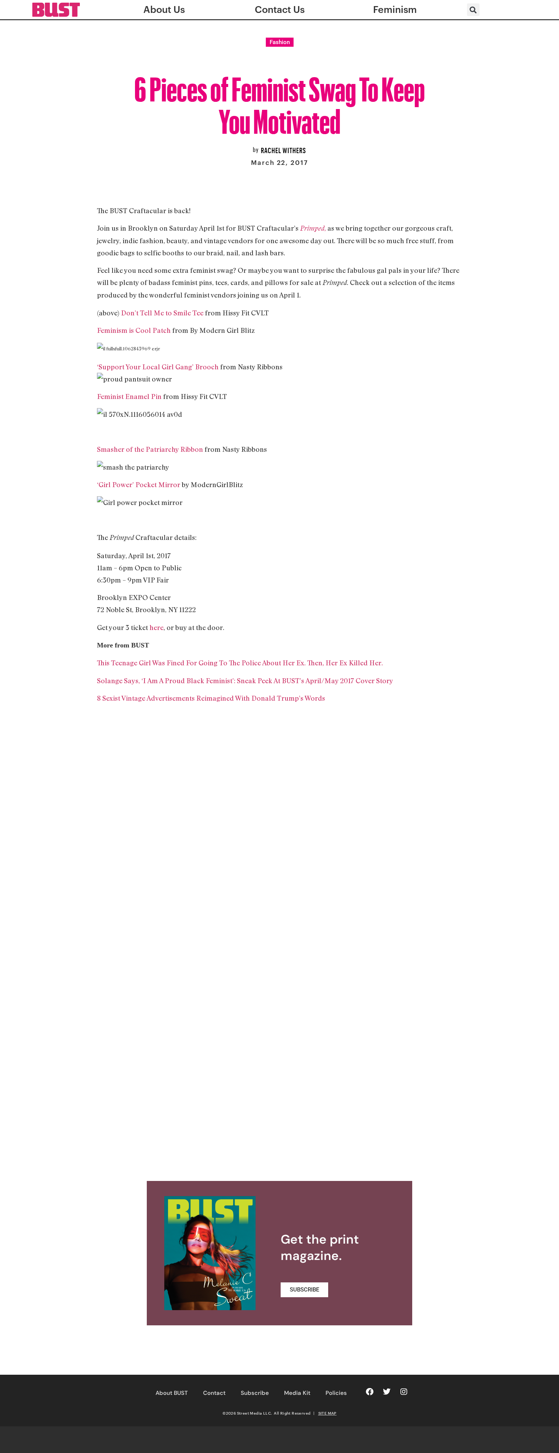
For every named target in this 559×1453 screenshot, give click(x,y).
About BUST (172, 1393)
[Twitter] (386, 1391)
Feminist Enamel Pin (129, 396)
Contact (214, 1393)
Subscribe (255, 1393)
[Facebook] (369, 1391)
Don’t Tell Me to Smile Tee (162, 313)
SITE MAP (327, 1413)
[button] (473, 9)
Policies (336, 1393)
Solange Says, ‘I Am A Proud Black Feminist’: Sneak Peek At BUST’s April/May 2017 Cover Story (245, 680)
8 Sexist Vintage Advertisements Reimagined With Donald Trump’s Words (211, 698)
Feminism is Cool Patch (134, 330)
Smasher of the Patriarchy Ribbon (150, 449)
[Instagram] (403, 1391)
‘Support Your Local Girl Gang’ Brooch (158, 366)
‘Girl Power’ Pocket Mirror (139, 484)
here (156, 627)
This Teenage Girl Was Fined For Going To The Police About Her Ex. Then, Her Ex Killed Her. (240, 662)
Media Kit (297, 1393)
